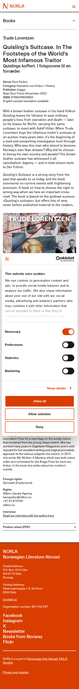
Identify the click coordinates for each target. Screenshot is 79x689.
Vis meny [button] (74, 6)
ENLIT (63, 658)
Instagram (13, 620)
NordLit (8, 662)
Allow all (39, 401)
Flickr (8, 641)
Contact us (10, 599)
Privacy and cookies (16, 672)
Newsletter (14, 631)
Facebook (12, 615)
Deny (39, 427)
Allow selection (39, 414)
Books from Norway (22, 636)
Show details (56, 388)
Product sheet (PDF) (16, 527)
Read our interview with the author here (28, 515)
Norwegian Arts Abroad (42, 658)
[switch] (68, 344)
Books (9, 20)
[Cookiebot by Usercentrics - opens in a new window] (56, 259)
